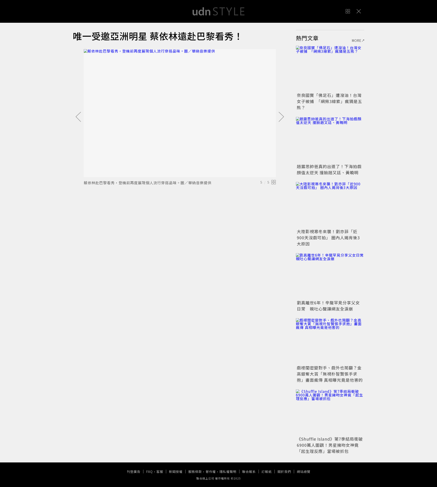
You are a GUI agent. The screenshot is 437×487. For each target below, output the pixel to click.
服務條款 (195, 471)
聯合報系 (249, 471)
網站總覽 (303, 471)
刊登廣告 (133, 471)
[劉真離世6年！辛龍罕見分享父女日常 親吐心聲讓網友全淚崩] (330, 276)
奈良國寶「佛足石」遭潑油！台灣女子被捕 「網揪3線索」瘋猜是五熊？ (329, 101)
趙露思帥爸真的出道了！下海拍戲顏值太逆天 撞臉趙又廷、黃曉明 (329, 169)
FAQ (149, 471)
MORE (356, 40)
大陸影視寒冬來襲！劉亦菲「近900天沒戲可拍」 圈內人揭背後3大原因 (328, 237)
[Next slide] (281, 117)
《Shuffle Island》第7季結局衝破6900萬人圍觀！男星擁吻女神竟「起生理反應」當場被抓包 (330, 445)
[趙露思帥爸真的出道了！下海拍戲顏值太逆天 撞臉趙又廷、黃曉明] (330, 139)
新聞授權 (176, 471)
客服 (159, 471)
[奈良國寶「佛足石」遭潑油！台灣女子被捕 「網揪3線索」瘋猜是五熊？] (330, 68)
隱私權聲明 (227, 471)
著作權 (211, 471)
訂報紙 (267, 471)
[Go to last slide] (78, 117)
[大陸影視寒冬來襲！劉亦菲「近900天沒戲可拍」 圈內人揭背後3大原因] (330, 204)
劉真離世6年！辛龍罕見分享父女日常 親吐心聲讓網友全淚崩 (328, 306)
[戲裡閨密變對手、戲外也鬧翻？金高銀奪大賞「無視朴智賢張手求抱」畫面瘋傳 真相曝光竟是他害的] (330, 341)
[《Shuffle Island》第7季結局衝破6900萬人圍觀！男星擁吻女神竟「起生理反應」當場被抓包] (330, 412)
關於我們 (284, 471)
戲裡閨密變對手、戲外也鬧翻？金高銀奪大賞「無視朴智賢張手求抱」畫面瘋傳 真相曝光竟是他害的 (330, 374)
